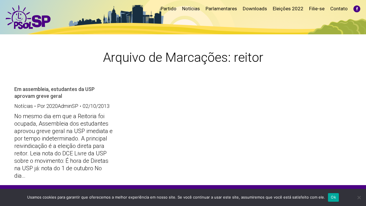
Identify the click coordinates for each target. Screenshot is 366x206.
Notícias (23, 106)
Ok (333, 197)
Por (57, 106)
